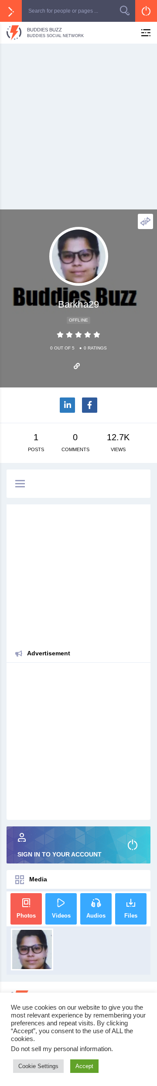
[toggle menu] (20, 484)
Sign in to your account (59, 854)
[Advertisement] (78, 126)
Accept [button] (84, 1066)
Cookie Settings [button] (38, 1066)
